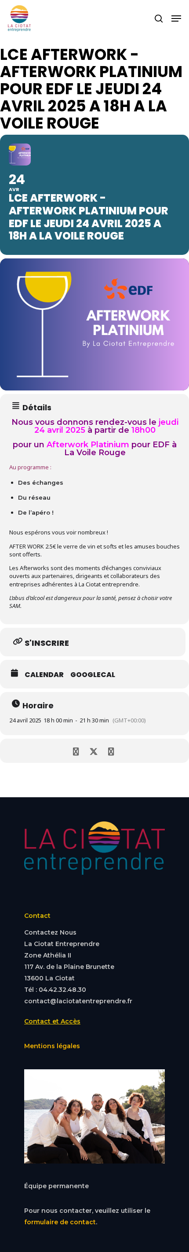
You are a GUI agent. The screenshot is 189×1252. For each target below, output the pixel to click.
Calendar (44, 675)
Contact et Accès (52, 1021)
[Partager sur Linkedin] (111, 751)
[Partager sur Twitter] (93, 751)
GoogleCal (92, 675)
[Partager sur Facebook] (76, 751)
